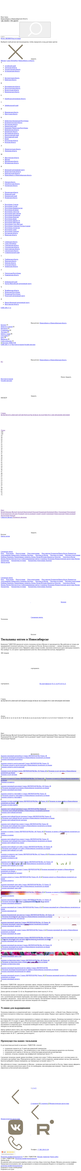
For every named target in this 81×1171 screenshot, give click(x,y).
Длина (3, 430)
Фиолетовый (5, 515)
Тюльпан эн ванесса (7, 782)
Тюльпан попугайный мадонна (11, 812)
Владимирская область (12, 86)
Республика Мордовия (12, 222)
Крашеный (43, 512)
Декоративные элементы (22, 557)
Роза (2, 553)
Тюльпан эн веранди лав (9, 858)
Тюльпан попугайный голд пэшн (12, 865)
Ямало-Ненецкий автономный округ (17, 302)
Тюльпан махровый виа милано (11, 949)
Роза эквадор (46, 553)
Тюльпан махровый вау (9, 911)
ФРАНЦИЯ (59, 415)
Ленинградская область (13, 149)
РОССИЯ (51, 415)
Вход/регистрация (18, 344)
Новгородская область (12, 173)
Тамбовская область (11, 259)
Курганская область (11, 140)
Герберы (4, 557)
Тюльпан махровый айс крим (11, 933)
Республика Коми (11, 219)
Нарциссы (51, 557)
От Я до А (62, 684)
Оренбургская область (12, 184)
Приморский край (11, 196)
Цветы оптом (5, 536)
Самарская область (11, 242)
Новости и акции (7, 326)
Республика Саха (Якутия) (14, 224)
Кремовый (50, 512)
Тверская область (10, 261)
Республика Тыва (10, 229)
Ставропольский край (12, 252)
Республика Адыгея (11, 204)
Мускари (44, 557)
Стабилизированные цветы (30, 559)
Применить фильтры (20, 517)
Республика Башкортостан (14, 208)
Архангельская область (12, 69)
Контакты (4, 328)
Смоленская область (11, 251)
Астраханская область (12, 71)
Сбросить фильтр (7, 517)
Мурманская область (12, 163)
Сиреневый (50, 514)
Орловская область (11, 185)
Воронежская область (12, 92)
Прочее (8, 559)
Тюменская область (11, 266)
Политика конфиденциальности (11, 1157)
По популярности (45, 684)
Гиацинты (10, 557)
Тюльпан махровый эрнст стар (11, 956)
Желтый (14, 512)
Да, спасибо (5, 21)
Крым (7, 139)
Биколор (9, 512)
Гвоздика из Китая (41, 555)
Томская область (10, 263)
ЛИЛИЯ (8, 38)
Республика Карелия (12, 217)
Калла (65, 553)
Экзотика (48, 560)
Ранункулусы (16, 559)
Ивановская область (11, 112)
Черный (12, 515)
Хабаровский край (11, 282)
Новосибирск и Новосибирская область (18, 175)
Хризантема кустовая (18, 560)
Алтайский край (10, 66)
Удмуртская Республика (13, 273)
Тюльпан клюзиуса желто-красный (12, 767)
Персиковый (71, 512)
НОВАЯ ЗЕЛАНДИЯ (40, 415)
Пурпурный (5, 514)
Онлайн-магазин (29, 344)
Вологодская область (12, 90)
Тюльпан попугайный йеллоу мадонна (14, 820)
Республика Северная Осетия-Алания (17, 226)
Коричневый (28, 512)
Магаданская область (12, 158)
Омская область (10, 182)
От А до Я (55, 684)
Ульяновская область (12, 275)
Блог (2, 337)
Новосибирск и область (26, 60)
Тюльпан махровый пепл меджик (12, 941)
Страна (3, 413)
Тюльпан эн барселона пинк (10, 964)
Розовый (21, 514)
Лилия (38, 557)
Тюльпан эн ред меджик (9, 774)
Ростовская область (11, 233)
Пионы (3, 559)
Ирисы (60, 553)
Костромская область (12, 133)
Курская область (10, 142)
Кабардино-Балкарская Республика (16, 121)
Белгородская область (12, 78)
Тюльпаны (51, 559)
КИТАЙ (18, 415)
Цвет (2, 510)
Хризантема (5, 560)
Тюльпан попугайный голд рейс (12, 850)
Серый (38, 514)
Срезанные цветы (7, 551)
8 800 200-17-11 (6, 308)
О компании (5, 330)
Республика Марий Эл (12, 220)
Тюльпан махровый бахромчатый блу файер (16, 971)
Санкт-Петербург (12, 60)
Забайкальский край (11, 105)
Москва (3, 60)
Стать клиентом (6, 341)
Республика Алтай (11, 206)
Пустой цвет (13, 514)
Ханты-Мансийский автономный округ (18, 283)
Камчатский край (10, 126)
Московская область (11, 161)
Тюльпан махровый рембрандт (11, 903)
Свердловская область (12, 249)
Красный (36, 512)
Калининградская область (13, 122)
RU (2, 362)
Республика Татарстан (12, 228)
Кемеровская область (12, 130)
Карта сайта (54, 1157)
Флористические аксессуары (65, 559)
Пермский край (10, 194)
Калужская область (11, 124)
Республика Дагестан (12, 212)
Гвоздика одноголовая (72, 555)
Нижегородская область (13, 171)
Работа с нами (6, 334)
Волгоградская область (12, 88)
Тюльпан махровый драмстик (11, 926)
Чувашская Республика (12, 294)
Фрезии (77, 559)
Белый (3, 512)
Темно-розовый (70, 514)
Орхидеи (58, 557)
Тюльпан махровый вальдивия (11, 790)
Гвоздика (30, 555)
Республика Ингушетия (13, 213)
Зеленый (20, 512)
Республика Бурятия (11, 210)
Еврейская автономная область (15, 99)
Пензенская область (11, 192)
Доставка (4, 332)
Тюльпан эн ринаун (7, 896)
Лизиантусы (72, 553)
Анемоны (23, 555)
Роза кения (10, 553)
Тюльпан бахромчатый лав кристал (13, 918)
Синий (43, 514)
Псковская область (11, 198)
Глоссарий (4, 335)
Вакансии (4, 339)
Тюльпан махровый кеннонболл (12, 759)
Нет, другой (14, 21)
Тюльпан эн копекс (7, 835)
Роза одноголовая (33, 553)
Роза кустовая (16, 38)
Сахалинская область (12, 247)
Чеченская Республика (12, 292)
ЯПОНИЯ (66, 415)
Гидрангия (54, 553)
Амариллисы (15, 555)
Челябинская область (12, 290)
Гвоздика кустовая (56, 555)
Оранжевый (62, 512)
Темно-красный (59, 514)
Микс (56, 512)
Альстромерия (6, 555)
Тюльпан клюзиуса (7, 880)
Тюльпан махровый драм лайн (11, 888)
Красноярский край (11, 137)
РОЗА (3, 38)
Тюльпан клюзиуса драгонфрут (11, 797)
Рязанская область (11, 235)
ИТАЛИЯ (11, 415)
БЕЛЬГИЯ (4, 415)
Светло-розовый (30, 514)
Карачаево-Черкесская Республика (16, 128)
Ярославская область (12, 304)
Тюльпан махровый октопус (10, 979)
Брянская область (10, 80)
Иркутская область (11, 114)
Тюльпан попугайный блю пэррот (12, 827)
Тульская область (10, 265)
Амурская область (11, 67)
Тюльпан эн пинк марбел (9, 805)
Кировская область (11, 131)
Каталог (4, 325)
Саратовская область (12, 245)
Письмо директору (43, 1157)
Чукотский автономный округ (15, 296)
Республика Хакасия (12, 231)
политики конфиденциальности (11, 1166)
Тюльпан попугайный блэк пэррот (12, 843)
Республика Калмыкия (12, 215)
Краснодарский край (12, 135)
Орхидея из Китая (69, 557)
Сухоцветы (44, 559)
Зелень (33, 557)
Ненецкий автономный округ (15, 170)
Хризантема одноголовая (36, 560)
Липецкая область (11, 151)
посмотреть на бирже (43, 757)
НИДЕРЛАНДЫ (27, 415)
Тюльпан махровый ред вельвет (11, 873)
